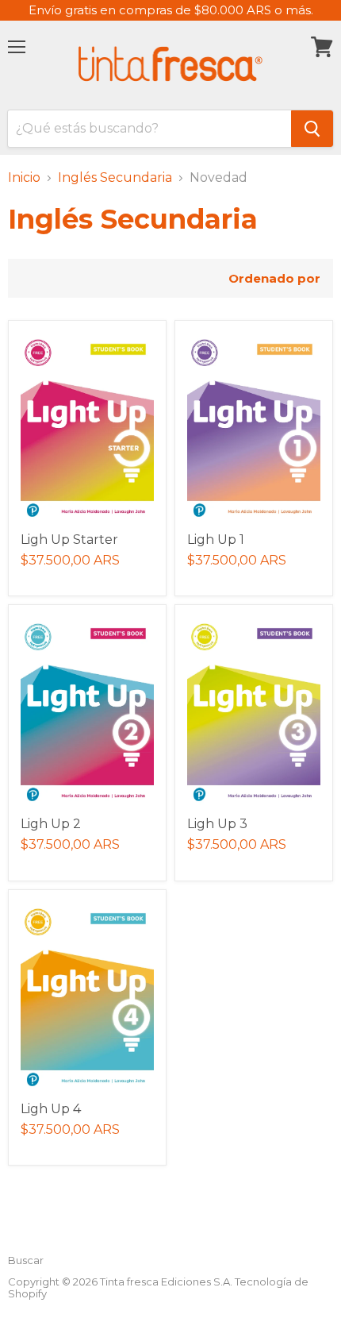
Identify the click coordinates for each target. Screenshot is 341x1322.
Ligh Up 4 (51, 1108)
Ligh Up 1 (215, 539)
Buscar (26, 1260)
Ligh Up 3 (217, 823)
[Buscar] (312, 128)
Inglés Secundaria (115, 178)
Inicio (24, 178)
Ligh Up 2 (51, 823)
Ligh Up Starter (69, 539)
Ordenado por (274, 278)
